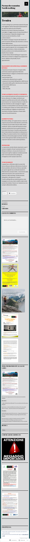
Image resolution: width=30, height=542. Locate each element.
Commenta (22, 232)
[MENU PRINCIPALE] (26, 4)
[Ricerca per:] (15, 430)
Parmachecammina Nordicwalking (11, 6)
